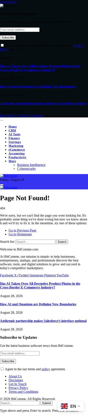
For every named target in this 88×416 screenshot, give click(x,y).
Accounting (17, 153)
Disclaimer (16, 380)
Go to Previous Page (22, 230)
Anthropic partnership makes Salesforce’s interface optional (43, 103)
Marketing (16, 145)
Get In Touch (17, 384)
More (12, 161)
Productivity (17, 157)
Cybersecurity (26, 168)
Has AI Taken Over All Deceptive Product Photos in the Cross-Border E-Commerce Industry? (40, 68)
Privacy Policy (18, 388)
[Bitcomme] (8, 176)
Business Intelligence (31, 165)
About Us (15, 376)
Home (13, 126)
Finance (14, 138)
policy (46, 369)
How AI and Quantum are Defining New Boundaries (38, 86)
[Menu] (1, 120)
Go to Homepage (20, 234)
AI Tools (14, 134)
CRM (12, 130)
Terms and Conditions (23, 391)
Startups (15, 142)
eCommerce (17, 149)
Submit (46, 403)
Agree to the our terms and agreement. (35, 369)
